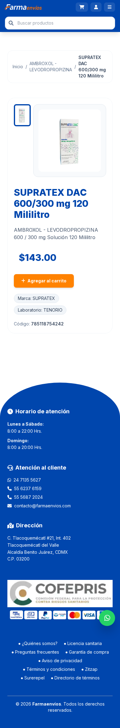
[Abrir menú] (109, 7)
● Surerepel (33, 677)
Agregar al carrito (46, 280)
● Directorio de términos (75, 677)
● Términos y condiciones (49, 669)
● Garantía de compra (87, 652)
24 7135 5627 (27, 479)
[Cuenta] (96, 7)
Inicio (18, 66)
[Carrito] (82, 7)
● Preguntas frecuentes (35, 652)
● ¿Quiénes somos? (38, 643)
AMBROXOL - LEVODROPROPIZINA (51, 66)
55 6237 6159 (28, 488)
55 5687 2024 (28, 497)
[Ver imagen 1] (22, 115)
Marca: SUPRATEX (36, 298)
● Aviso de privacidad (60, 660)
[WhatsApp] (107, 618)
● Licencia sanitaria (83, 643)
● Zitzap (89, 669)
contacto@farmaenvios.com (42, 505)
